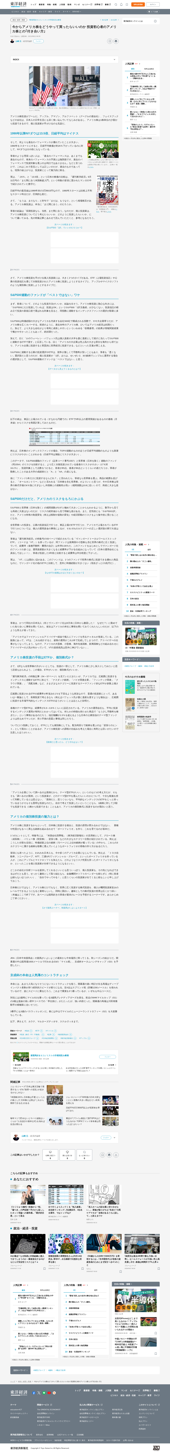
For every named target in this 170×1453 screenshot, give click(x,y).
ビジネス (15, 12)
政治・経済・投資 (29, 12)
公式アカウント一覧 (65, 1435)
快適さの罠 (141, 699)
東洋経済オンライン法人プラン (92, 1410)
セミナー (86, 4)
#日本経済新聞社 (48, 1038)
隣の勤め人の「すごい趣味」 (141, 561)
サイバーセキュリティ (19, 1413)
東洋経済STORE (43, 1417)
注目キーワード (132, 659)
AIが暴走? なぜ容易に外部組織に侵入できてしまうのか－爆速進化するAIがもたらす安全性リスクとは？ (27, 1259)
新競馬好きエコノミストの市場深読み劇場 (50, 1055)
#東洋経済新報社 (67, 1038)
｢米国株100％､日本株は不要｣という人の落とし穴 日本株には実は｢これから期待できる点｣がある (27, 1100)
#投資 (27, 1031)
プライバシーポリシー (43, 1440)
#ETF (37, 1031)
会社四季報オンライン (46, 1413)
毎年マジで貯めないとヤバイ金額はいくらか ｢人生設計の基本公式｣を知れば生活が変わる (27, 1121)
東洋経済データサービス (89, 1417)
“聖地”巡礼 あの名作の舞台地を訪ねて (143, 555)
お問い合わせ (128, 1440)
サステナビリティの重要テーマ (142, 592)
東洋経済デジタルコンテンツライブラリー (53, 1421)
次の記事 (114, 20)
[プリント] (116, 41)
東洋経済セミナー (87, 1421)
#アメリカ (49, 1031)
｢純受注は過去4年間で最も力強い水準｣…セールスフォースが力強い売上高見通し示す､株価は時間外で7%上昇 (142, 1259)
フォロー (38, 41)
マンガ (77, 4)
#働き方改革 (149, 666)
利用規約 (142, 1429)
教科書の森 (116, 1417)
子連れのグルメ (136, 580)
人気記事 (129, 63)
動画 (69, 4)
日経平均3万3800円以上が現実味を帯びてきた (83, 1109)
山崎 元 (18, 41)
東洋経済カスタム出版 (121, 1413)
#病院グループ (130, 666)
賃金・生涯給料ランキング (140, 611)
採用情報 (50, 1435)
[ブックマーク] (109, 41)
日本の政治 (134, 599)
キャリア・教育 (45, 12)
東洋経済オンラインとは (133, 21)
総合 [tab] (133, 69)
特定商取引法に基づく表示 (74, 1440)
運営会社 (39, 1435)
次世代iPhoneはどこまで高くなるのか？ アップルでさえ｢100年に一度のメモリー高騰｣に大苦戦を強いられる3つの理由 (126, 1324)
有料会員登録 (138, 4)
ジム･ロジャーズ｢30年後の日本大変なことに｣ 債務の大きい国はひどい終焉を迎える (83, 1100)
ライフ (57, 12)
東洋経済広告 (117, 1410)
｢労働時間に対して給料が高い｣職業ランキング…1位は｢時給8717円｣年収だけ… (143, 88)
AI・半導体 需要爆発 (134, 648)
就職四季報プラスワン (139, 574)
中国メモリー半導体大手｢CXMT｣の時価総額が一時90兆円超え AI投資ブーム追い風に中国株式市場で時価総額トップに (126, 1344)
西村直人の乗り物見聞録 (139, 605)
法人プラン (143, 1421)
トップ (33, 4)
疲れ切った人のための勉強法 (146, 682)
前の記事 (105, 20)
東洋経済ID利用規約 (96, 1440)
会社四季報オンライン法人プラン (93, 1413)
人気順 (62, 4)
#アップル (83, 1038)
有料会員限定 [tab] (149, 69)
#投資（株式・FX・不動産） (30, 1034)
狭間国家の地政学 (144, 717)
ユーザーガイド (145, 1425)
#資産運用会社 (63, 1034)
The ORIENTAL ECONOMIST (48, 1410)
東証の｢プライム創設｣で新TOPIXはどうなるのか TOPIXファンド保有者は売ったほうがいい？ (83, 1121)
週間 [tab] (149, 550)
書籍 (107, 4)
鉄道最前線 (14, 1417)
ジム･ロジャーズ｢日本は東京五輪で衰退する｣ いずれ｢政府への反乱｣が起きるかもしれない (27, 1089)
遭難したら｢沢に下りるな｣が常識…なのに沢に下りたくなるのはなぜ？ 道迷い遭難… (143, 101)
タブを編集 (154, 12)
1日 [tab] (133, 549)
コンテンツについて (147, 1413)
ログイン (153, 4)
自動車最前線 (135, 568)
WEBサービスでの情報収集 (21, 1440)
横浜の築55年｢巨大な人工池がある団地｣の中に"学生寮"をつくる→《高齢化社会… (143, 76)
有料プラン (143, 1417)
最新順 (42, 4)
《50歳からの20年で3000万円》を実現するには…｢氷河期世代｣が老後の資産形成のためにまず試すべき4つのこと (103, 1260)
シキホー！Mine (43, 1425)
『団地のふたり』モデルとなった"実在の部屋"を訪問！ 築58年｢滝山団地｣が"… (142, 127)
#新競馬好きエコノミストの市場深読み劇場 (45, 20)
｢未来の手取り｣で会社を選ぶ (141, 586)
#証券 (49, 1034)
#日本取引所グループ (27, 1038)
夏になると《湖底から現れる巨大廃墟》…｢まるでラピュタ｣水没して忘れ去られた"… (143, 114)
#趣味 (140, 666)
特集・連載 (52, 4)
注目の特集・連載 (133, 623)
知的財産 (58, 1440)
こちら (91, 167)
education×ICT (16, 1410)
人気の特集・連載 (134, 544)
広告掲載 (80, 1435)
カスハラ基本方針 (113, 1440)
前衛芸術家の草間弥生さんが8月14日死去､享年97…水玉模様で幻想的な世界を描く (65, 1259)
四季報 (97, 4)
